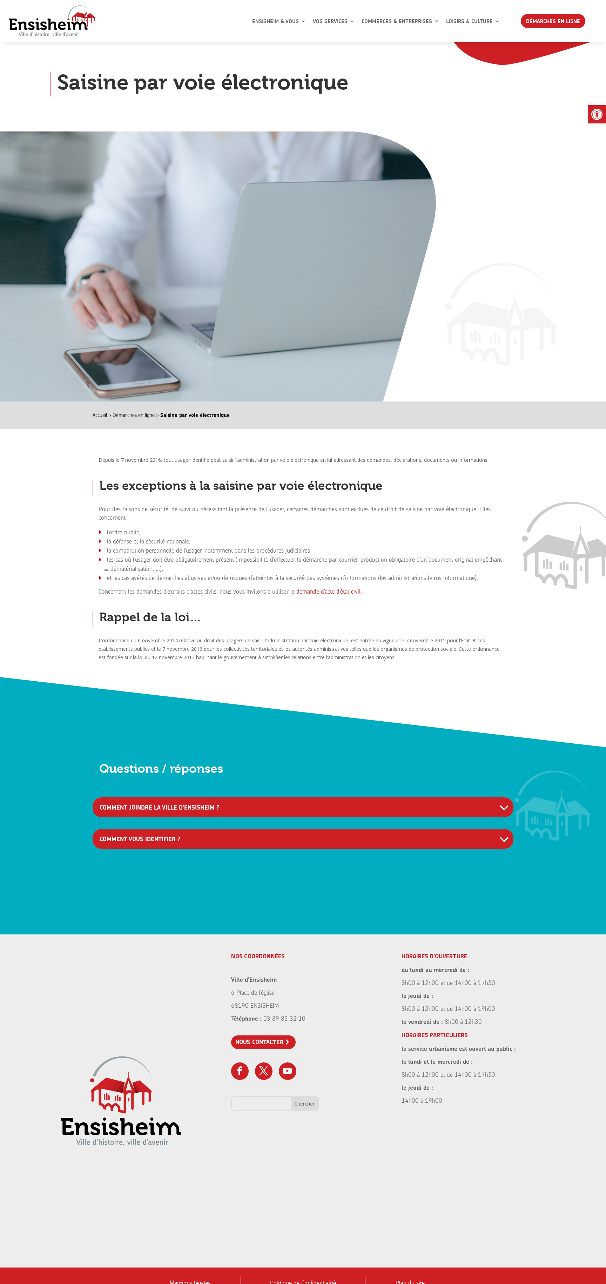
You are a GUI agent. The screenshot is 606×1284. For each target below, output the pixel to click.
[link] (597, 114)
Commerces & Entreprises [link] (397, 21)
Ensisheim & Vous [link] (275, 21)
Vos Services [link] (330, 21)
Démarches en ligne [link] (553, 21)
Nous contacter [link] (259, 1042)
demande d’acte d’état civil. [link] (329, 591)
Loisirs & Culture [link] (469, 21)
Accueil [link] (100, 415)
